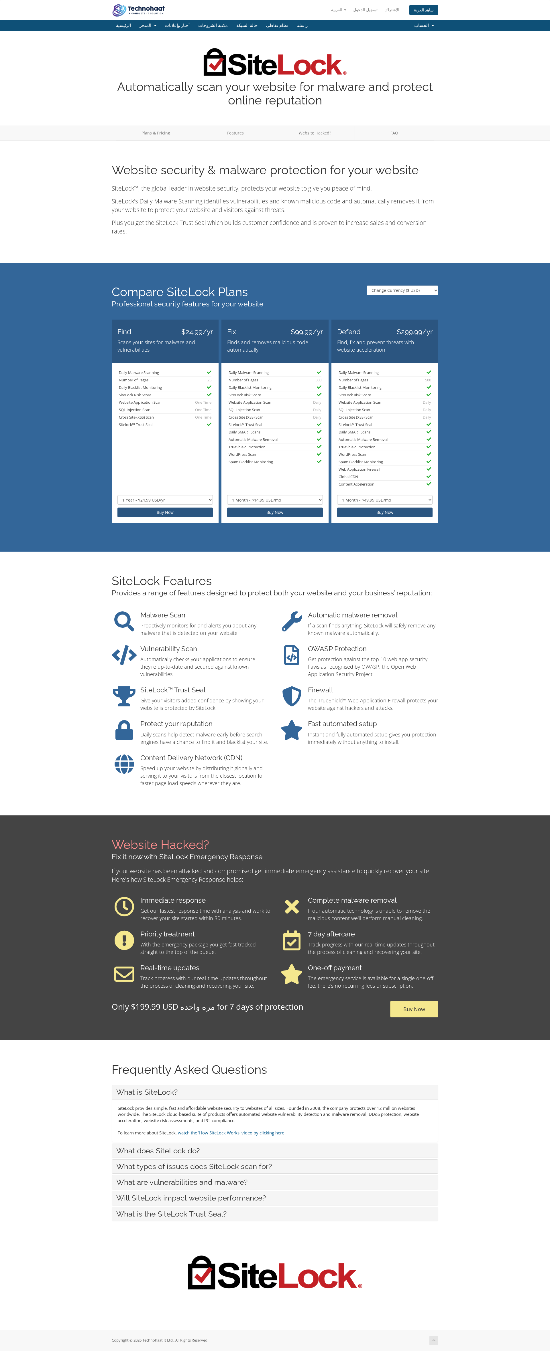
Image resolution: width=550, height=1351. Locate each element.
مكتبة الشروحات (213, 25)
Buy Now (165, 512)
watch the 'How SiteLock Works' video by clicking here (231, 1133)
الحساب (422, 25)
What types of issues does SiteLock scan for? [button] (194, 1166)
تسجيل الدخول (365, 9)
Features (235, 133)
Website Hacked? (315, 133)
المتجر (147, 25)
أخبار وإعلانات (177, 25)
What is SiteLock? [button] (147, 1092)
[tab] (275, 1092)
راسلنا (302, 25)
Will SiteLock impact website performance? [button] (191, 1198)
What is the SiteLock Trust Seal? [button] (171, 1214)
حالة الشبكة (247, 25)
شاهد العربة (424, 10)
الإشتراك (391, 9)
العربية (337, 9)
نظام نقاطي (277, 25)
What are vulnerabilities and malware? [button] (181, 1182)
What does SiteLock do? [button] (158, 1150)
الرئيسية (123, 25)
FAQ (394, 133)
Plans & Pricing (156, 133)
